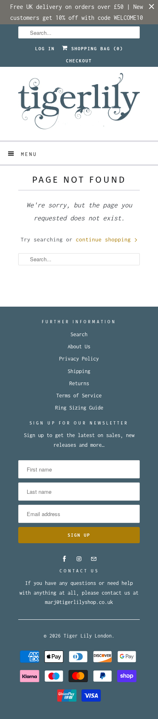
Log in (45, 48)
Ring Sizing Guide (79, 408)
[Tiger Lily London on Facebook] (64, 559)
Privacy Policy (79, 359)
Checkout (79, 60)
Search (79, 334)
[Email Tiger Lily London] (93, 559)
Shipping (79, 371)
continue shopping (105, 239)
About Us (79, 346)
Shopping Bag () (95, 48)
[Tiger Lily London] (79, 103)
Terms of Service (79, 396)
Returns (79, 383)
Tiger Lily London (88, 635)
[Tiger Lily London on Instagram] (79, 559)
